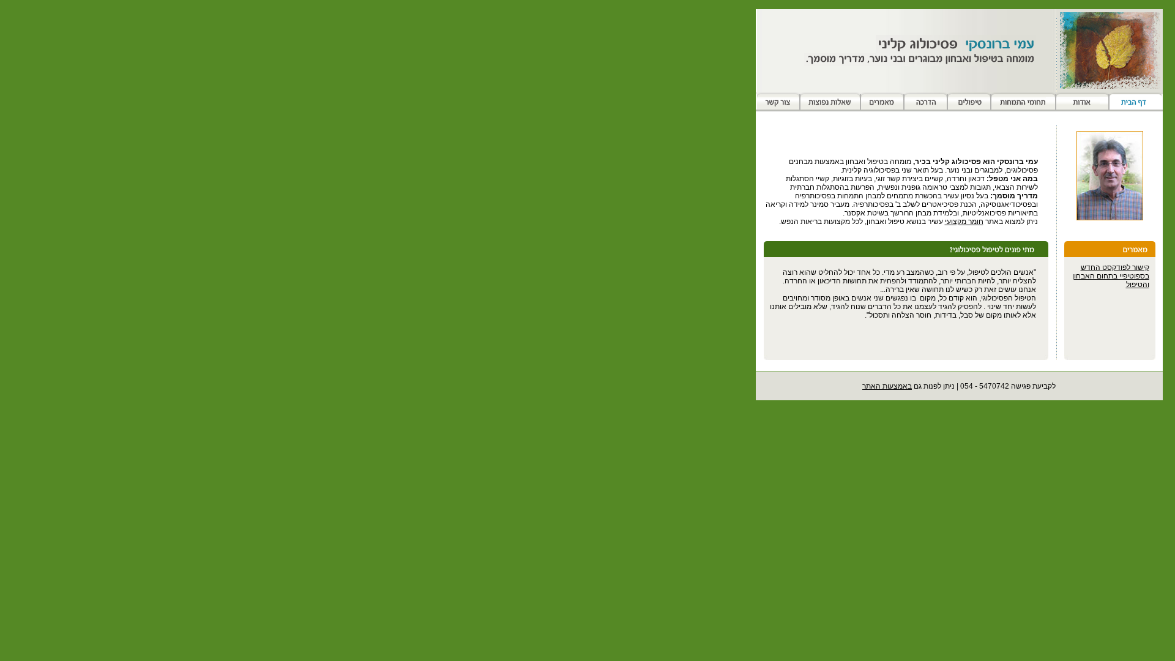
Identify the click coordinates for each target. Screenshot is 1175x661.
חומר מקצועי (964, 221)
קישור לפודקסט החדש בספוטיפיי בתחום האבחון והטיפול (1110, 276)
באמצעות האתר (887, 386)
